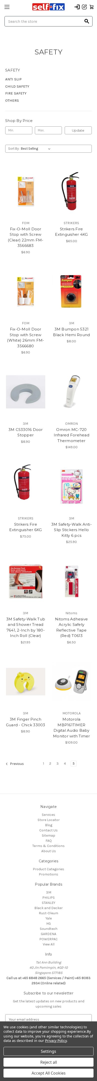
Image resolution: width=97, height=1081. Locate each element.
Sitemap (48, 835)
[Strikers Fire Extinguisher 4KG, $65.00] (71, 191)
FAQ (49, 841)
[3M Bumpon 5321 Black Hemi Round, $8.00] (71, 291)
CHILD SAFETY (17, 86)
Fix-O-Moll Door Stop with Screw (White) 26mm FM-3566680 (25, 337)
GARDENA (48, 934)
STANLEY (48, 903)
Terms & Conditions (48, 846)
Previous (16, 764)
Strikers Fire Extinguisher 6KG (25, 527)
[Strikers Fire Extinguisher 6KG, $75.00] (25, 486)
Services (48, 815)
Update (78, 130)
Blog (48, 825)
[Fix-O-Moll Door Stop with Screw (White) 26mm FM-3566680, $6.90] (25, 291)
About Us (48, 851)
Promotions (48, 874)
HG (48, 923)
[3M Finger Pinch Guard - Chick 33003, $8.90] (25, 681)
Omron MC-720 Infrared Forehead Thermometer (71, 435)
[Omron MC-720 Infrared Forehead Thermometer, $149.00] (71, 392)
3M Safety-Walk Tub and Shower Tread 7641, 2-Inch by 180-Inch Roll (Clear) (25, 627)
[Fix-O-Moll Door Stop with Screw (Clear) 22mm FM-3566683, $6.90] (25, 191)
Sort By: (13, 148)
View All (48, 944)
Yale (49, 918)
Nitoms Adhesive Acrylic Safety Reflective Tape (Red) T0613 (71, 627)
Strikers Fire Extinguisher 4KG (71, 232)
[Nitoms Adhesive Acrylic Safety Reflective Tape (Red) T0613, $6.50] (71, 581)
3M (48, 892)
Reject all (48, 1062)
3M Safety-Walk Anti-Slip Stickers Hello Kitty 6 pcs (71, 530)
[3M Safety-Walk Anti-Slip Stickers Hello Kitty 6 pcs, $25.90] (71, 486)
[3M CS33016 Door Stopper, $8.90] (25, 392)
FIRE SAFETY (16, 93)
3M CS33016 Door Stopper (25, 432)
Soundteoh (48, 929)
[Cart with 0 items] (92, 7)
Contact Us (48, 830)
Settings (48, 1051)
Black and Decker (48, 908)
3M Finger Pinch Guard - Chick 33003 (25, 722)
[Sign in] (77, 7)
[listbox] (36, 148)
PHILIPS (48, 897)
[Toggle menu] (7, 7)
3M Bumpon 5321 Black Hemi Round (71, 332)
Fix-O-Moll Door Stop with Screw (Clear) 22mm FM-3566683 (25, 237)
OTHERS (12, 100)
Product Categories (48, 869)
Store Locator (49, 820)
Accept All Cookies (49, 1073)
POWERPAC (48, 939)
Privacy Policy (56, 1040)
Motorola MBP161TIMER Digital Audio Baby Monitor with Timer (71, 727)
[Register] (84, 7)
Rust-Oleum (48, 913)
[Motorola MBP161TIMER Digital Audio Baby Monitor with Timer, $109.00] (71, 681)
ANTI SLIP (13, 79)
